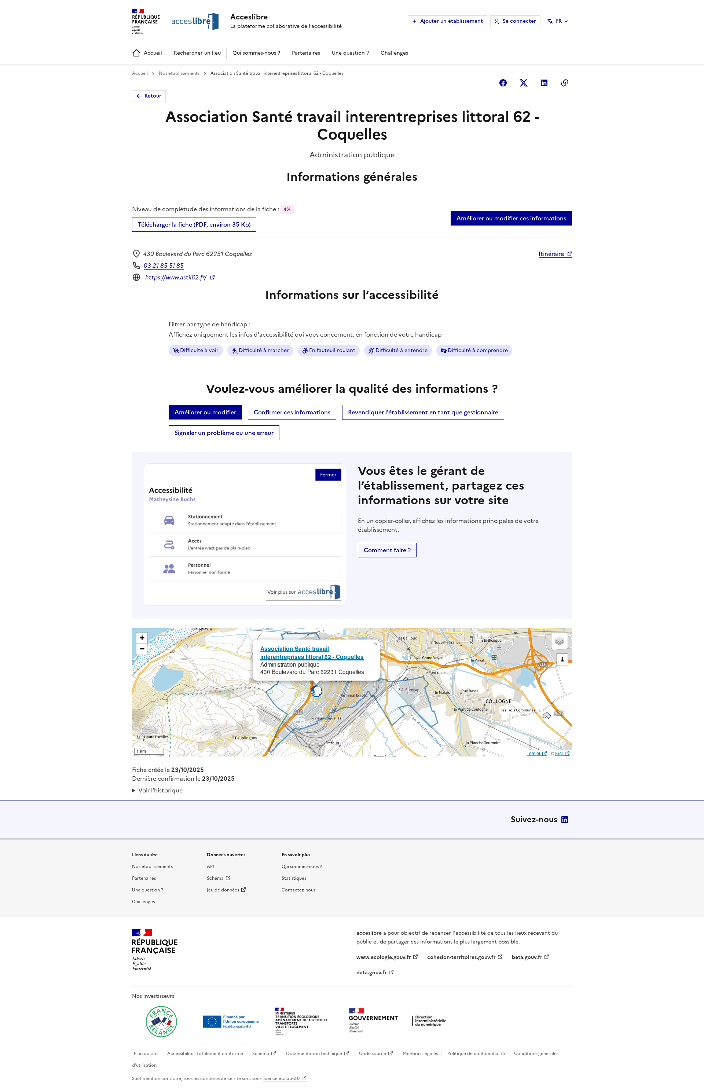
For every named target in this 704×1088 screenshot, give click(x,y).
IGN (559, 753)
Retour (152, 96)
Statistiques (294, 878)
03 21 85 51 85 (164, 265)
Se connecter (519, 21)
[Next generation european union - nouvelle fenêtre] (231, 1021)
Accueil (153, 53)
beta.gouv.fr (527, 957)
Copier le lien (564, 83)
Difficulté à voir (199, 350)
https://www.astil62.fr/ (175, 277)
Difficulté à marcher (264, 350)
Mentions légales (420, 1053)
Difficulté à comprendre (478, 350)
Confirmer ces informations (292, 412)
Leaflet (533, 753)
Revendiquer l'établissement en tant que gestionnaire (423, 412)
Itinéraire (551, 253)
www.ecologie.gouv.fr (383, 957)
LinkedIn (564, 819)
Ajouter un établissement (451, 21)
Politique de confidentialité (476, 1053)
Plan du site (146, 1053)
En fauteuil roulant (332, 350)
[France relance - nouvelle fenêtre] (161, 1021)
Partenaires (306, 53)
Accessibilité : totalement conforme (205, 1053)
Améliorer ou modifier (205, 412)
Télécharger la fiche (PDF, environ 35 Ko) (194, 224)
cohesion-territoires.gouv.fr (461, 957)
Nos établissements (179, 73)
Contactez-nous (298, 890)
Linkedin (544, 83)
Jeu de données (223, 890)
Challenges (394, 53)
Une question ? (350, 53)
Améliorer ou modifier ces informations (511, 218)
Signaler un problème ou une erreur (224, 432)
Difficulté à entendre (401, 350)
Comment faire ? (387, 550)
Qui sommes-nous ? (256, 53)
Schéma (215, 878)
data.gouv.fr (371, 973)
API (210, 866)
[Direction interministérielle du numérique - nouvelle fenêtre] (399, 1021)
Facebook (503, 83)
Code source (372, 1053)
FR (559, 21)
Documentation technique (314, 1053)
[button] (375, 644)
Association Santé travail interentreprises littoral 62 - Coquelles (312, 652)
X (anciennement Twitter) (523, 83)
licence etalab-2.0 (281, 1078)
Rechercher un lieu (197, 53)
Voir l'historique (160, 790)
